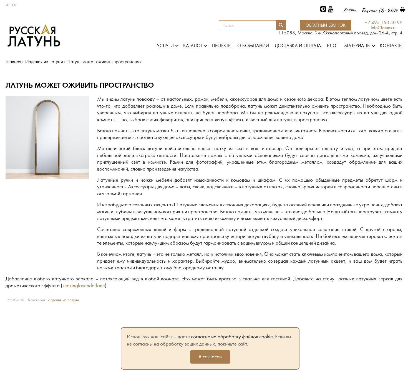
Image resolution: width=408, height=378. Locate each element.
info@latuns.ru (384, 28)
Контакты (391, 46)
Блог (332, 46)
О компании (253, 46)
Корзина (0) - (379, 10)
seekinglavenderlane (83, 286)
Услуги (165, 46)
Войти (350, 9)
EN (14, 5)
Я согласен (210, 357)
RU (7, 5)
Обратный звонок (326, 25)
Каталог (193, 46)
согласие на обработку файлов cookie (232, 337)
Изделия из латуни (44, 62)
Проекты (221, 46)
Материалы (357, 46)
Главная (13, 62)
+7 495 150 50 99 (383, 23)
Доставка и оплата (298, 46)
